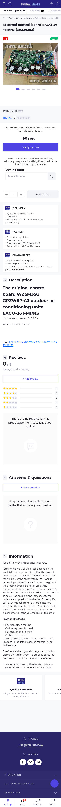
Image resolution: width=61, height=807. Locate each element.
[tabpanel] (30, 65)
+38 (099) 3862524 (30, 745)
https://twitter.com (30, 762)
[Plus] (21, 194)
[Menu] (4, 4)
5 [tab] (38, 89)
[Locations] (51, 4)
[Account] (57, 4)
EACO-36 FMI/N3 (18, 342)
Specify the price (30, 147)
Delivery (18, 208)
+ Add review (30, 378)
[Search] (10, 4)
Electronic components (20, 18)
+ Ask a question (30, 487)
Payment (18, 231)
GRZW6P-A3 (49, 342)
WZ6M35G (35, 342)
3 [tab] (28, 89)
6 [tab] (44, 89)
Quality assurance (21, 689)
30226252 (8, 345)
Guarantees (21, 255)
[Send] (52, 176)
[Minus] (6, 194)
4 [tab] (33, 89)
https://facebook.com (23, 762)
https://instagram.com (38, 762)
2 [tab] (23, 89)
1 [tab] (18, 89)
